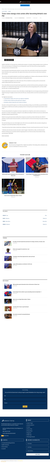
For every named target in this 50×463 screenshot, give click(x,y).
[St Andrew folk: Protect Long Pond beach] (8, 308)
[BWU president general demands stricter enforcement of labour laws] (13, 165)
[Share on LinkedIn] (9, 60)
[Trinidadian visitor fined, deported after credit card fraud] (8, 258)
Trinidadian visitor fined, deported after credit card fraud (24, 256)
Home (3, 9)
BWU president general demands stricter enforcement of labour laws (26, 284)
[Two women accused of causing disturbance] (8, 316)
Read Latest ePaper (25, 5)
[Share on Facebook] (5, 60)
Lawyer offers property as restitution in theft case (22, 264)
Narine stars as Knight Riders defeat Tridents (13, 195)
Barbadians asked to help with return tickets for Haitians (15, 102)
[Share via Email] (13, 60)
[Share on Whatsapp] (11, 60)
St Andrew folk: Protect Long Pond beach (21, 306)
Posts (6, 9)
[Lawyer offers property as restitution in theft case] (8, 265)
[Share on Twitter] (7, 60)
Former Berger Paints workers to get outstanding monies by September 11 (27, 291)
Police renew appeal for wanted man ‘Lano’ (21, 249)
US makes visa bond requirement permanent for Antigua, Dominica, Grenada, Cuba (29, 241)
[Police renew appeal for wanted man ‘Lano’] (8, 251)
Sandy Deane (21, 17)
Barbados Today (9, 17)
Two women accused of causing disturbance (21, 314)
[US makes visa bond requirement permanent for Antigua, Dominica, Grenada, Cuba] (8, 243)
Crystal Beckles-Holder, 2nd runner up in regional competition (16, 98)
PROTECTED (6, 435)
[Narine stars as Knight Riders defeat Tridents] (13, 186)
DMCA (2, 435)
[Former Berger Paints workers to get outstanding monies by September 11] (37, 165)
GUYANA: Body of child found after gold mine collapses (15, 100)
